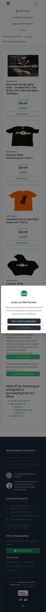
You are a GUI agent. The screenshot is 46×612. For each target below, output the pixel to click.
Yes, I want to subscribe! (24, 321)
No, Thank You (24, 327)
